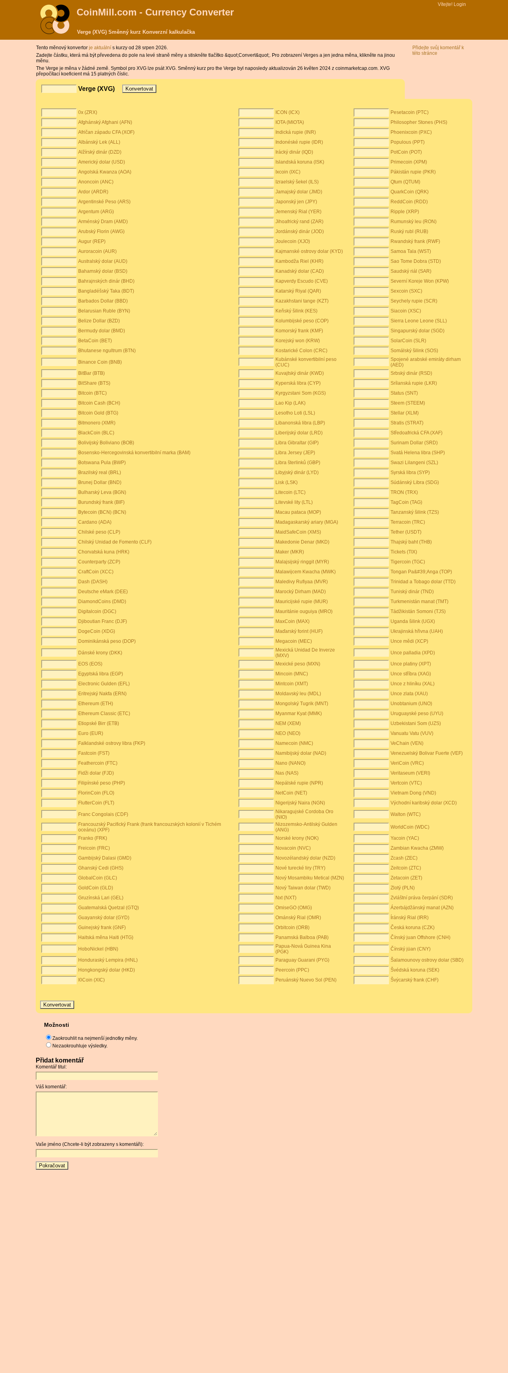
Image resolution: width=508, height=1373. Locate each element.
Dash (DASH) (93, 581)
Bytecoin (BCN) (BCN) (102, 512)
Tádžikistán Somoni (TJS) (418, 611)
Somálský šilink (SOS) (414, 350)
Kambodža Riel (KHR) (299, 261)
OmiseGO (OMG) (293, 907)
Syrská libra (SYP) (410, 472)
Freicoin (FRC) (94, 848)
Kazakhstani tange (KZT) (302, 301)
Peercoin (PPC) (292, 970)
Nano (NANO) (290, 763)
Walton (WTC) (406, 814)
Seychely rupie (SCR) (414, 301)
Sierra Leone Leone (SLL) (419, 321)
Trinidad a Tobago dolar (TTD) (423, 581)
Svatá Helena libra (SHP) (418, 452)
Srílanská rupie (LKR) (414, 383)
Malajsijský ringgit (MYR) (302, 562)
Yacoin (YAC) (405, 838)
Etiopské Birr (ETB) (98, 723)
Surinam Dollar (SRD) (414, 442)
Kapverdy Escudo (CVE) (301, 281)
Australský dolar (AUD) (102, 261)
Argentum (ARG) (96, 211)
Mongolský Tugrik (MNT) (301, 703)
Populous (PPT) (408, 142)
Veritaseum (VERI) (410, 773)
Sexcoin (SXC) (406, 291)
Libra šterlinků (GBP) (297, 462)
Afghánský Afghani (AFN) (105, 122)
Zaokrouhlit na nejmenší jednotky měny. (95, 1038)
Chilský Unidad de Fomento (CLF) (115, 542)
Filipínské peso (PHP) (101, 783)
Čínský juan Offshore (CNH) (420, 937)
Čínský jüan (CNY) (411, 949)
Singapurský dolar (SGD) (417, 331)
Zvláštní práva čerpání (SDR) (422, 898)
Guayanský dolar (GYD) (103, 917)
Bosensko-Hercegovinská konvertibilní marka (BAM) (134, 452)
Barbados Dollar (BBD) (103, 301)
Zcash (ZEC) (404, 858)
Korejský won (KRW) (297, 340)
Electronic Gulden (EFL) (104, 683)
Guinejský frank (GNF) (102, 927)
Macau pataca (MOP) (298, 512)
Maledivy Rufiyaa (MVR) (301, 581)
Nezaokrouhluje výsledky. (80, 1046)
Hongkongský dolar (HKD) (106, 970)
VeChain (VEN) (407, 743)
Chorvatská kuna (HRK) (103, 552)
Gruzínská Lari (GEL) (100, 898)
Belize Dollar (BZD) (99, 321)
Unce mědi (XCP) (409, 641)
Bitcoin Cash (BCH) (99, 403)
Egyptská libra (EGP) (100, 674)
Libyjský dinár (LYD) (297, 472)
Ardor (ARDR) (93, 192)
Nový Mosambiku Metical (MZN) (309, 878)
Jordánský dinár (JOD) (299, 231)
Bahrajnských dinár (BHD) (106, 281)
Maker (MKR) (289, 552)
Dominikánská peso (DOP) (107, 641)
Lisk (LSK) (286, 482)
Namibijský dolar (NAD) (300, 753)
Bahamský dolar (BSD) (102, 271)
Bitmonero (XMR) (96, 423)
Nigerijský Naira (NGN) (300, 803)
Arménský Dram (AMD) (103, 221)
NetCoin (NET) (291, 793)
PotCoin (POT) (406, 152)
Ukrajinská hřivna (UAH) (417, 631)
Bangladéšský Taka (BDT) (106, 291)
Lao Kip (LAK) (290, 403)
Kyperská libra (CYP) (298, 383)
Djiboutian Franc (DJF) (102, 621)
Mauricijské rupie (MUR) (301, 601)
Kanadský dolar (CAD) (299, 271)
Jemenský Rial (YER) (298, 211)
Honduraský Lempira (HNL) (108, 960)
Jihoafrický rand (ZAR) (299, 221)
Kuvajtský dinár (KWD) (299, 373)
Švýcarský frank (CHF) (415, 980)
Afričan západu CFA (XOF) (106, 132)
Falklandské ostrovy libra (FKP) (111, 743)
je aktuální (100, 47)
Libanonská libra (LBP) (300, 423)
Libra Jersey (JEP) (295, 452)
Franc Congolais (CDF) (103, 814)
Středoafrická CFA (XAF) (417, 433)
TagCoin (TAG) (406, 502)
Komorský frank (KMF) (299, 331)
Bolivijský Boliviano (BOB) (106, 442)
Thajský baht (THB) (411, 542)
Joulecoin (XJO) (292, 241)
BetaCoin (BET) (95, 340)
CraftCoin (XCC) (96, 572)
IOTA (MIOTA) (289, 122)
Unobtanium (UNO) (411, 703)
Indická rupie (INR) (295, 132)
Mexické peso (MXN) (297, 664)
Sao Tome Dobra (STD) (416, 261)
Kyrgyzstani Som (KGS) (300, 393)
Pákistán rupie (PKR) (413, 172)
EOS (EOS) (90, 664)
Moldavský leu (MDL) (298, 693)
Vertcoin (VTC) (406, 783)
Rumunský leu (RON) (414, 221)
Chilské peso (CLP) (99, 532)
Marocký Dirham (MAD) (300, 591)
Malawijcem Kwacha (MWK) (305, 572)
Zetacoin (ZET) (406, 878)
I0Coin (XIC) (91, 980)
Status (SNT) (404, 393)
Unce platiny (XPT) (411, 664)
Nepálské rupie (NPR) (299, 783)
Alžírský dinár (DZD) (99, 152)
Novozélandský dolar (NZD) (305, 858)
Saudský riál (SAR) (411, 271)
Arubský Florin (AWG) (101, 231)
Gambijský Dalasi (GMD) (104, 858)
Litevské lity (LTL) (294, 502)
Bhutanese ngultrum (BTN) (107, 350)
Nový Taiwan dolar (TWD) (303, 888)
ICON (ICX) (287, 112)
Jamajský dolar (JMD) (298, 192)
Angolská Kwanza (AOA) (104, 172)
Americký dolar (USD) (101, 162)
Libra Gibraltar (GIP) (297, 442)
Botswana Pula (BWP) (102, 462)
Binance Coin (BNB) (100, 362)
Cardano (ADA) (95, 522)
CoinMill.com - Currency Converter (155, 12)
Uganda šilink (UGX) (413, 621)
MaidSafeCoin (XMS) (298, 532)
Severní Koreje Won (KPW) (420, 281)
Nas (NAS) (286, 773)
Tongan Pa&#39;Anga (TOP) (421, 572)
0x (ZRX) (87, 112)
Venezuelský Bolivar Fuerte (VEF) (427, 753)
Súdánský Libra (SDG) (415, 482)
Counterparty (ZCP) (99, 562)
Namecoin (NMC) (294, 743)
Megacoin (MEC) (293, 641)
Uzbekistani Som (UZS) (416, 723)
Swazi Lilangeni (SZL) (414, 462)
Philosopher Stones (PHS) (419, 122)
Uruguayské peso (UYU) (417, 713)
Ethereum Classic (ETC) (104, 713)
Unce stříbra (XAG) (411, 674)
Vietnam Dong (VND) (413, 793)
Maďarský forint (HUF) (299, 631)
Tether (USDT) (406, 532)
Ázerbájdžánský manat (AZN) (422, 907)
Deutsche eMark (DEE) (103, 591)
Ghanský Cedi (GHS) (100, 868)
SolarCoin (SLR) (408, 340)
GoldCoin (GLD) (95, 888)
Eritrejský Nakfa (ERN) (102, 693)
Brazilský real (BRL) (99, 472)
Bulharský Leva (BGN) (102, 492)
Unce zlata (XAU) (409, 693)
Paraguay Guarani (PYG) (302, 960)
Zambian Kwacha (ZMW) (417, 848)
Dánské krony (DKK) (100, 653)
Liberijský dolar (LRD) (299, 433)
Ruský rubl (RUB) (409, 231)
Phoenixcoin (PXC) (411, 132)
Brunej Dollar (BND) (99, 482)
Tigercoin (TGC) (408, 562)
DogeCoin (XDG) (96, 631)
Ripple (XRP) (405, 211)
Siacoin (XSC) (406, 311)
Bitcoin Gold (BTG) (98, 413)
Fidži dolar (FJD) (96, 773)
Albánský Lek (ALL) (99, 142)
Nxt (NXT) (285, 898)
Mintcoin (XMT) (291, 683)
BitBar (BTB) (91, 373)
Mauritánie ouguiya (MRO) (304, 611)
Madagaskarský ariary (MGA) (306, 522)
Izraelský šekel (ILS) (297, 182)
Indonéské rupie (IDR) (299, 142)
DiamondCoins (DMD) (102, 601)
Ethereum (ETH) (95, 703)
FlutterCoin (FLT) (96, 803)
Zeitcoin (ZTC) (406, 868)
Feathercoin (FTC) (97, 763)
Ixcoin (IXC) (287, 172)
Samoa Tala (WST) (411, 251)
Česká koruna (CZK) (413, 927)
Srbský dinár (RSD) (411, 373)
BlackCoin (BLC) (96, 433)
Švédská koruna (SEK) (415, 970)
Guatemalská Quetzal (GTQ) (108, 907)
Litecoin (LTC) (290, 492)
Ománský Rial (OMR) (298, 917)
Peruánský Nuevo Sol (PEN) (306, 980)
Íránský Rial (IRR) (410, 917)
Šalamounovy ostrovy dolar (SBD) (427, 960)
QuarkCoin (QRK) (410, 192)
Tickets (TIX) (404, 552)
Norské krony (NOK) (297, 838)
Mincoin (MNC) (291, 674)
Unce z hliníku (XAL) (413, 683)
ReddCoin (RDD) (409, 201)
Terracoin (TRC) (408, 522)
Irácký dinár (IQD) (294, 152)
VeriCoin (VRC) (407, 763)
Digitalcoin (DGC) (97, 611)
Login (460, 4)
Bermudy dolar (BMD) (101, 331)
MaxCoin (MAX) (292, 621)
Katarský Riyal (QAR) (298, 291)
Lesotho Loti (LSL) (295, 413)
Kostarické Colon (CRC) (301, 350)
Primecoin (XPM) (409, 162)
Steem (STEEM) (408, 403)
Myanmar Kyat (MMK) (298, 713)
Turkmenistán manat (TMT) (419, 601)
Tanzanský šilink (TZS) (415, 512)
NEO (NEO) (287, 733)
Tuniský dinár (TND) (412, 591)
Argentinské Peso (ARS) (104, 201)
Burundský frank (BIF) (101, 502)
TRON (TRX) (404, 492)
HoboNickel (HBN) (98, 949)
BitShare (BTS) (94, 383)
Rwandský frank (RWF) (415, 241)
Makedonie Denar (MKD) (302, 542)
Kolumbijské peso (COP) (302, 321)
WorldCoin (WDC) (410, 827)
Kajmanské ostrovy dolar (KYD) (309, 251)
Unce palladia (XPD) (413, 653)
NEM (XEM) (288, 723)
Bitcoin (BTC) (92, 393)
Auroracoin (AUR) (97, 251)
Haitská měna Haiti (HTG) (105, 937)
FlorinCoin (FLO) (96, 793)
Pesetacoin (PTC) (410, 112)
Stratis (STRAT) (407, 423)
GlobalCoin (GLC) (97, 878)
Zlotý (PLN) (403, 888)
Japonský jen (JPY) (296, 201)
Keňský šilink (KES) (296, 311)
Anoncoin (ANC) (96, 182)
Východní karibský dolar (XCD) (424, 803)
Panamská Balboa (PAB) (302, 937)
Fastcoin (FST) (94, 753)
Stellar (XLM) (405, 413)
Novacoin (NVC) (293, 848)
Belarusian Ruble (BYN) (104, 311)
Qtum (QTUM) (405, 182)
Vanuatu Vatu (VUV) (412, 733)
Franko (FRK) (92, 838)
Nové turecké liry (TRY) (300, 868)
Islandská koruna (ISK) (299, 162)
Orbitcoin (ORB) (292, 927)
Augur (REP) (92, 241)
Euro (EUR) (90, 733)
